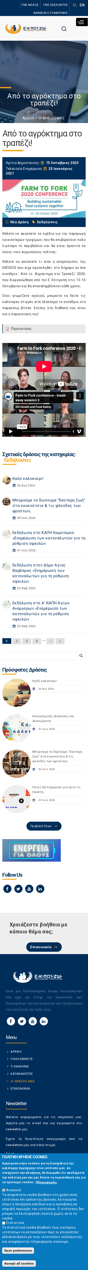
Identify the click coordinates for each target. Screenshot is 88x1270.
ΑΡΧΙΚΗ (16, 1051)
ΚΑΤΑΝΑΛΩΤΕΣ (22, 1073)
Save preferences (18, 1250)
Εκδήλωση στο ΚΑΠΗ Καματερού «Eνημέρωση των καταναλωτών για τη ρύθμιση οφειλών (49, 538)
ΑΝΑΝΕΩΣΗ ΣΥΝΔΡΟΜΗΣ (50, 13)
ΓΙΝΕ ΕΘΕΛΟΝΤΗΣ (55, 5)
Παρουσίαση (21, 328)
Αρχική (28, 118)
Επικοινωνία (41, 947)
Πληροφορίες (46, 1182)
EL (75, 5)
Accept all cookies (19, 1263)
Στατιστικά (15, 1223)
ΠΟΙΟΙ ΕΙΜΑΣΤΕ (22, 1059)
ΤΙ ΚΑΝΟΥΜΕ (20, 1066)
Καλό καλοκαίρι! (28, 478)
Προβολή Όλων (41, 826)
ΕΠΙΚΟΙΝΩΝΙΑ (20, 1088)
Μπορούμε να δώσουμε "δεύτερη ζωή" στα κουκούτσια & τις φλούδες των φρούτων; (48, 505)
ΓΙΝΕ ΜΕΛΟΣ (30, 5)
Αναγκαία (13, 1190)
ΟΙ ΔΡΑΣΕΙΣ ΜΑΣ (51, 118)
